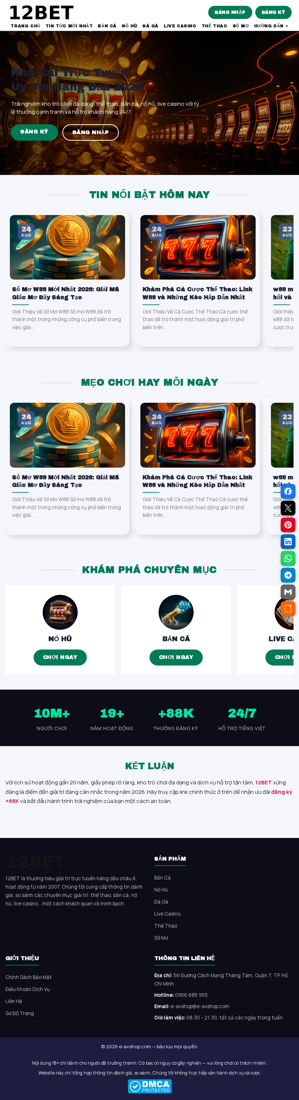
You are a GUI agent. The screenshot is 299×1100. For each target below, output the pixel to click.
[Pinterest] (288, 525)
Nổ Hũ (60, 639)
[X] (288, 508)
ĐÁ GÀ (151, 26)
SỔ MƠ (241, 26)
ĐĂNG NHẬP (230, 12)
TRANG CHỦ (25, 26)
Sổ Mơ (161, 938)
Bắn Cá (176, 639)
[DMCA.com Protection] (149, 1086)
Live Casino (167, 913)
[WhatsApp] (288, 558)
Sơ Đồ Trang (19, 1013)
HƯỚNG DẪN (269, 26)
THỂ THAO (215, 26)
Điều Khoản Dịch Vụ (27, 989)
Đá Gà (161, 901)
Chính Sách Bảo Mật (28, 977)
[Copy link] (288, 608)
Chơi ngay (60, 657)
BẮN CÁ (107, 26)
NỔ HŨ (129, 26)
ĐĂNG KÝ (274, 12)
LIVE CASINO (180, 26)
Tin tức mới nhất (69, 26)
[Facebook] (288, 491)
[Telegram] (288, 575)
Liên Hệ (13, 1001)
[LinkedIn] (288, 541)
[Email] (288, 592)
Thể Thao (165, 925)
